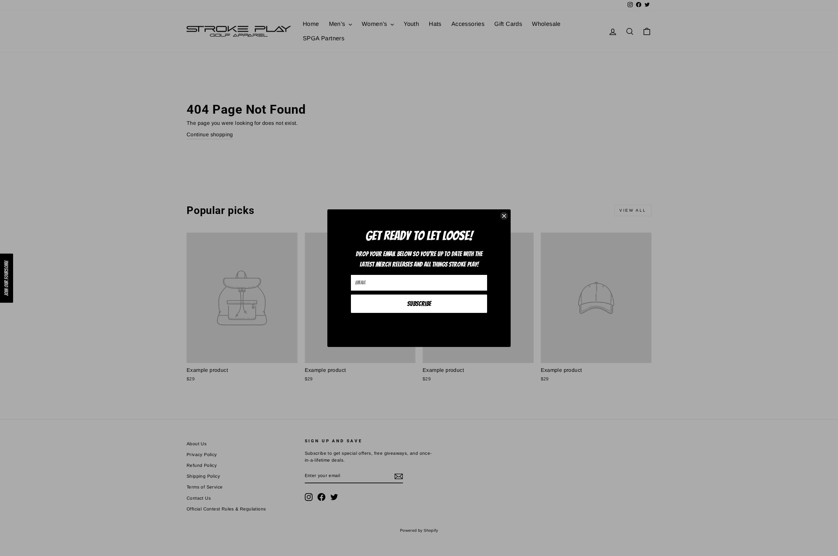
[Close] (504, 216)
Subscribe (419, 303)
